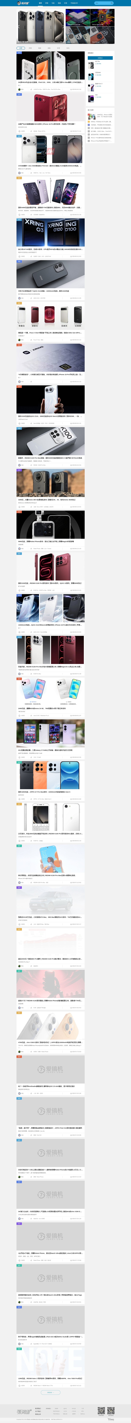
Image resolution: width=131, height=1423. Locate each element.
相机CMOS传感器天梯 (73, 24)
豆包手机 (36, 1302)
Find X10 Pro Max (55, 89)
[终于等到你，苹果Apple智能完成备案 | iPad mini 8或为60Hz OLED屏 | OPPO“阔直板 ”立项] (50, 1333)
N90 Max (47, 924)
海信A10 (36, 1218)
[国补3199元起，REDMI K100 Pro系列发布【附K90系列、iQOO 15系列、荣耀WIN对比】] (50, 580)
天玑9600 (36, 214)
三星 (40, 173)
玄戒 (39, 256)
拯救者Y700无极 (41, 1007)
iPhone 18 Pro (41, 131)
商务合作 (38, 1414)
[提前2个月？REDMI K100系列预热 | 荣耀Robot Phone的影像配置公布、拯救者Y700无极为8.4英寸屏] (50, 997)
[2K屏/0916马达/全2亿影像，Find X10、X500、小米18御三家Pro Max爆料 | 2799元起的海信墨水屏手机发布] (50, 79)
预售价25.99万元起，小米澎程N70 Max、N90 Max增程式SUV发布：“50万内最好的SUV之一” (51, 917)
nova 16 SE (37, 715)
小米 (42, 256)
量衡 (22, 89)
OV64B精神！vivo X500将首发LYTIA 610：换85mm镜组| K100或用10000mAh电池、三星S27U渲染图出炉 (56, 166)
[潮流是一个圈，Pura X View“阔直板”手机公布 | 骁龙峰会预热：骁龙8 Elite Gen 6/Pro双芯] (50, 329)
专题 (53, 3)
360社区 (74, 1408)
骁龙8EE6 (41, 214)
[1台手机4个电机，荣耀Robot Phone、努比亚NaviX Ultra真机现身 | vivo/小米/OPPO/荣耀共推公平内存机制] (50, 1250)
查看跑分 (100, 58)
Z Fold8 (39, 757)
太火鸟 (65, 1411)
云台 (45, 548)
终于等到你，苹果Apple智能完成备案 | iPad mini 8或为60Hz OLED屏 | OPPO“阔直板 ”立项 (51, 1337)
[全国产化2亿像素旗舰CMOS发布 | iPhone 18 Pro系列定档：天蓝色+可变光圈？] (50, 121)
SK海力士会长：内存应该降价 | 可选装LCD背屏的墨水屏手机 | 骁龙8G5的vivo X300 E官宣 (50, 1211)
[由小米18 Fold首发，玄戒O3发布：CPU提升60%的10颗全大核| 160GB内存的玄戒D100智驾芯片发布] (50, 246)
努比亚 (49, 1260)
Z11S (46, 423)
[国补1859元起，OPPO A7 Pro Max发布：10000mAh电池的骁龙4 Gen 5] (50, 788)
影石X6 (51, 507)
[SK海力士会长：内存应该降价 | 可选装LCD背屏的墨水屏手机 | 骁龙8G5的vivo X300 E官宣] (50, 1208)
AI (40, 1344)
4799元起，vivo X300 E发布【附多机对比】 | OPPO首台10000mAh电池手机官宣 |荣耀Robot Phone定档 (56, 1042)
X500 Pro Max (46, 89)
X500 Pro (36, 173)
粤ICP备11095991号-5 (56, 1419)
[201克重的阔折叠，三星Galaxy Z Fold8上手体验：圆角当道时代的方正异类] (50, 747)
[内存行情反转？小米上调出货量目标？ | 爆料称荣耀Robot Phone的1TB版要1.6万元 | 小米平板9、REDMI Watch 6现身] (50, 1166)
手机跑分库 (74, 3)
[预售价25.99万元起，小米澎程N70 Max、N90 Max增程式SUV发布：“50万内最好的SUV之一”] (50, 914)
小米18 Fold (48, 256)
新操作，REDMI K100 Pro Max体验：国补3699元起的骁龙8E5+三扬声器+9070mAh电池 (50, 458)
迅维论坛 (82, 1414)
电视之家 (65, 1414)
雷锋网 (56, 1408)
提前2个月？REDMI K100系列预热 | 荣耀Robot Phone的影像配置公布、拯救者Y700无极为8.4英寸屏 (54, 1001)
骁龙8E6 (36, 966)
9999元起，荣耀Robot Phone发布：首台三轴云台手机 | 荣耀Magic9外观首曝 (46, 541)
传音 (47, 882)
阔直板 (50, 1344)
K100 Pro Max (42, 465)
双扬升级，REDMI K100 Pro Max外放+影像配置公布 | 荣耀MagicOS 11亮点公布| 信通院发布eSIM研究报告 (56, 667)
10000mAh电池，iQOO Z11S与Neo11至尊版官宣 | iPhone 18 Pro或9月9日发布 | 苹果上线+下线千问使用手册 (57, 625)
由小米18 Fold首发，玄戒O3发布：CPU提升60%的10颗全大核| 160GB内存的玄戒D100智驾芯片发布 (54, 249)
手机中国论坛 (56, 1414)
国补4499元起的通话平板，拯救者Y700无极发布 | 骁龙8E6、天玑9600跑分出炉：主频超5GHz (52, 207)
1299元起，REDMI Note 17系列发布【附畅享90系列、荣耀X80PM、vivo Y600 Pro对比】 (50, 1378)
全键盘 (41, 840)
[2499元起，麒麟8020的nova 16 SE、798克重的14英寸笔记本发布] (50, 705)
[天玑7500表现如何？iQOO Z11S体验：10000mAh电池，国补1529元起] (50, 288)
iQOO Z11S (36, 298)
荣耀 (42, 548)
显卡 (38, 1093)
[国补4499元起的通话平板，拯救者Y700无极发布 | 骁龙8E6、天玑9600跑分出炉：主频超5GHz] (50, 204)
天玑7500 (42, 298)
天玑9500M (51, 423)
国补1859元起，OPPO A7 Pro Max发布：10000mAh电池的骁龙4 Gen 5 (44, 792)
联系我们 (38, 1408)
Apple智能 (36, 1344)
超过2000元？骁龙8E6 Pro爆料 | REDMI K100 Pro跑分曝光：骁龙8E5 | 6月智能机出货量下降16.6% (54, 959)
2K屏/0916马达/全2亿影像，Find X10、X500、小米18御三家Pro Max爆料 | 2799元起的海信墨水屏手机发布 (57, 82)
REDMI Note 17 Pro (48, 1385)
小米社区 (74, 1411)
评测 (46, 3)
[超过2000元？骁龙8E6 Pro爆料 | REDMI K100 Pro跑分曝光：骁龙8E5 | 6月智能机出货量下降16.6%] (50, 955)
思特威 (35, 131)
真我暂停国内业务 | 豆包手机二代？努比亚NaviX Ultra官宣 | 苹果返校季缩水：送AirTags (50, 1295)
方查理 (23, 131)
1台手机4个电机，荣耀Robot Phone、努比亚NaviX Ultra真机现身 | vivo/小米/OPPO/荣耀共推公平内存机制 (57, 1253)
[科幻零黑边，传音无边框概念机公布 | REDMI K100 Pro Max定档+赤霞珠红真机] (50, 872)
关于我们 (38, 1411)
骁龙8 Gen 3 (98, 83)
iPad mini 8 (44, 1344)
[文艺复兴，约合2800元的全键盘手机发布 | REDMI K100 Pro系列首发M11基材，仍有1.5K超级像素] (50, 830)
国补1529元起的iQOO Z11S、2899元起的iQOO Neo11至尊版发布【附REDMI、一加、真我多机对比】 (55, 416)
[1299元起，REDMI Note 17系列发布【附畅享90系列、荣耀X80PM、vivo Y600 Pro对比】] (50, 1375)
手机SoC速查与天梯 (97, 24)
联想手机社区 (56, 1411)
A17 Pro (97, 61)
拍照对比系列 (71, 42)
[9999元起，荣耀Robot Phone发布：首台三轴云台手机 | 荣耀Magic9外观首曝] (50, 538)
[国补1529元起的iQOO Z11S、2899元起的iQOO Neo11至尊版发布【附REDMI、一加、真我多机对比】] (50, 413)
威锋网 (73, 1414)
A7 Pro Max (41, 799)
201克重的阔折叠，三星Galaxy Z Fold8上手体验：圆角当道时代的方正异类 (45, 750)
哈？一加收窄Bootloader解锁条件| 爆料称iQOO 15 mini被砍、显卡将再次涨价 (46, 1086)
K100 (35, 1007)
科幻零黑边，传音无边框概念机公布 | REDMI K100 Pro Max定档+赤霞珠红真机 (46, 875)
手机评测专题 (95, 42)
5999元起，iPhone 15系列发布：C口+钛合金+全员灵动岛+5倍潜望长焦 (104, 116)
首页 (40, 3)
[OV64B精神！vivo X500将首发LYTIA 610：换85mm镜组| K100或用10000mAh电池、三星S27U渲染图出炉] (50, 162)
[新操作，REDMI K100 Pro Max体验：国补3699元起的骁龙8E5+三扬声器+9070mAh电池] (50, 455)
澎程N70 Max (40, 924)
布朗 (22, 173)
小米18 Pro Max (38, 89)
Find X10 (39, 1135)
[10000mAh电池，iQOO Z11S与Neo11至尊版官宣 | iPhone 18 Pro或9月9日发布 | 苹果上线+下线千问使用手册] (50, 621)
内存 (45, 1260)
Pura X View (37, 340)
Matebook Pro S (44, 715)
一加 (35, 1093)
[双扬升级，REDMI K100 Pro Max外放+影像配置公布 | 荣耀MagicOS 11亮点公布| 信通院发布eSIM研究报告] (50, 663)
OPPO (35, 799)
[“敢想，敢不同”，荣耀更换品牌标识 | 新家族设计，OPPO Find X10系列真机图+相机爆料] (50, 1125)
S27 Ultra (47, 173)
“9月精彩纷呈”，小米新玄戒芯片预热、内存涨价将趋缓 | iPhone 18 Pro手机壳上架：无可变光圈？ (53, 374)
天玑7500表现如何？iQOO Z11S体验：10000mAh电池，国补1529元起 (43, 291)
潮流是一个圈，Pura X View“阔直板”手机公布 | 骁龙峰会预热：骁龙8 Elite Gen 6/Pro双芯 (50, 333)
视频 (59, 3)
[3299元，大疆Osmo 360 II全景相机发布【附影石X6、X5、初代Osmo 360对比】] (50, 496)
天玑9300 (98, 72)
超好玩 (65, 1408)
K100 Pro (36, 590)
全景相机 (46, 507)
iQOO (42, 423)
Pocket (49, 548)
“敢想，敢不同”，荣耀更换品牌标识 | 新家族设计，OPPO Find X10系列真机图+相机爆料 (50, 1128)
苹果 (44, 1302)
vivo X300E (42, 1218)
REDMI (35, 465)
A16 (96, 95)
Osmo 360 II (40, 507)
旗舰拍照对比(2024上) (25, 42)
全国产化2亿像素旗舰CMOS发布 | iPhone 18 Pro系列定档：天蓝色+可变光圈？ (46, 124)
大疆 (35, 507)
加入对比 (99, 63)
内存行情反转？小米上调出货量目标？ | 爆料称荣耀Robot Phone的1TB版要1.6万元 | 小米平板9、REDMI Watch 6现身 (60, 1170)
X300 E (35, 1051)
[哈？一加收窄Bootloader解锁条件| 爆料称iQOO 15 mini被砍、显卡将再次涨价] (50, 1083)
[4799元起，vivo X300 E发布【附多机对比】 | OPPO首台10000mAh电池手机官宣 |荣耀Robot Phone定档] (50, 1039)
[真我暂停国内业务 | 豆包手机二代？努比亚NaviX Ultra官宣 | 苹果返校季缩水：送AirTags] (50, 1292)
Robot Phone (37, 548)
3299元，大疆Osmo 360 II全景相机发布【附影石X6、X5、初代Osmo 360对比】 (47, 500)
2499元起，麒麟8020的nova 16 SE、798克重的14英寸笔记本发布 (42, 708)
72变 (82, 1408)
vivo (43, 173)
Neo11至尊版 (37, 423)
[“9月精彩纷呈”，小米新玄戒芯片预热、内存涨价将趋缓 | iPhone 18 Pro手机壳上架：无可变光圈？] (50, 371)
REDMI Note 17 (38, 1385)
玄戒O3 (35, 256)
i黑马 (82, 1411)
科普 (65, 3)
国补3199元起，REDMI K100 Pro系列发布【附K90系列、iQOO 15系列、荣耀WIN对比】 (50, 583)
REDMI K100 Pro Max (39, 882)
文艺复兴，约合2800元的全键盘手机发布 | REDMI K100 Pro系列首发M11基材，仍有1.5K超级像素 (53, 834)
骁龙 (42, 340)
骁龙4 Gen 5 (48, 799)
